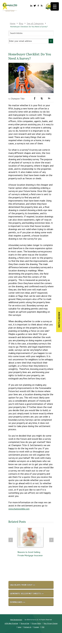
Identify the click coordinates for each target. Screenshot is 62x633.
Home (12, 23)
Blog (21, 23)
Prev (10, 540)
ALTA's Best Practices (11, 623)
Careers (36, 627)
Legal (19, 627)
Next (51, 540)
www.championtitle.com (18, 508)
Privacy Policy (36, 623)
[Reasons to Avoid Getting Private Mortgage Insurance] (30, 538)
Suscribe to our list (51, 41)
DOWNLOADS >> (17, 602)
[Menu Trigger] (55, 6)
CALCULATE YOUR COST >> (22, 584)
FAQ (43, 627)
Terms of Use (25, 623)
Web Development (16, 620)
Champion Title (18, 98)
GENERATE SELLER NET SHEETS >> (26, 593)
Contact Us (27, 627)
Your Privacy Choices (50, 623)
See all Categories (35, 23)
